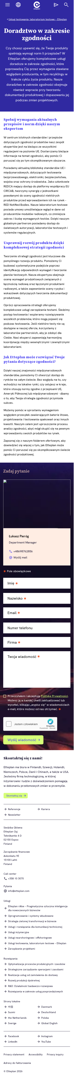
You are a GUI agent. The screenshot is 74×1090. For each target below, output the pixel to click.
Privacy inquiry (55, 1054)
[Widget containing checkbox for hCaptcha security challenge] (30, 724)
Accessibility (36, 1054)
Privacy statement (14, 1054)
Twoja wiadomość (22, 656)
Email (12, 613)
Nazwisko (15, 598)
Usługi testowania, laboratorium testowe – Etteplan (38, 19)
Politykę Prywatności (54, 696)
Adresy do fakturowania (17, 1063)
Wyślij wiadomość (22, 739)
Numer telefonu (20, 628)
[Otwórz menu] (7, 4)
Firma (12, 642)
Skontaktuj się (14, 795)
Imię (11, 583)
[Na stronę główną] (37, 5)
